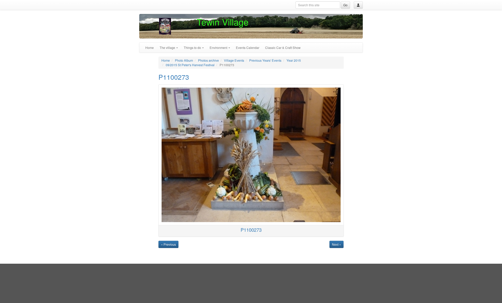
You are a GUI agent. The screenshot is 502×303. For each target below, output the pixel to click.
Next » (336, 244)
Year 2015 (293, 60)
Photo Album (184, 60)
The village (168, 47)
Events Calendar (247, 47)
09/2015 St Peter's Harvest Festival (190, 65)
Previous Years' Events (265, 60)
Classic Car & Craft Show (283, 47)
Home (149, 47)
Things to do (193, 47)
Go (345, 5)
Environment (219, 47)
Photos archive (208, 60)
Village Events (234, 60)
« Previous (168, 244)
